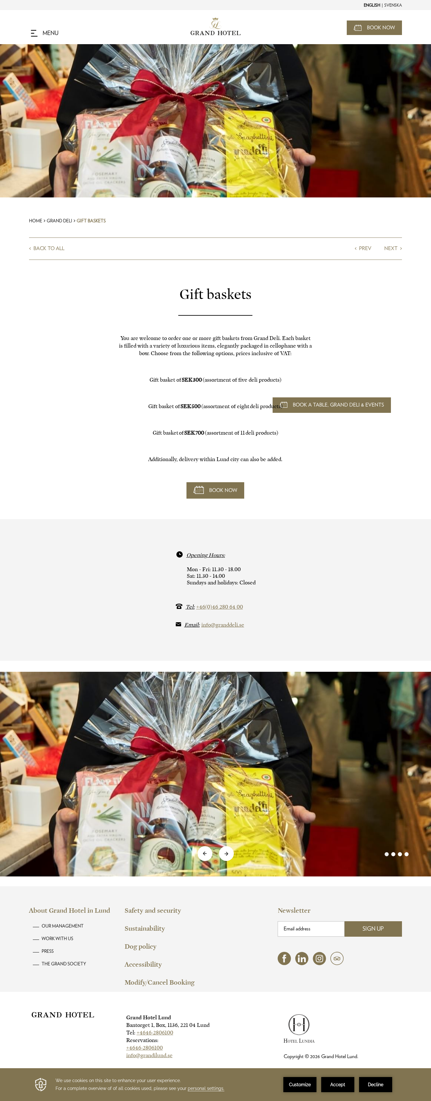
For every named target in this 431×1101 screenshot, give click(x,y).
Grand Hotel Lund (148, 1017)
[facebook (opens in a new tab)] (284, 963)
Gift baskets (91, 221)
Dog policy (140, 946)
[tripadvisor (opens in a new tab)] (337, 963)
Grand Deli (59, 221)
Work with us (57, 939)
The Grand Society (64, 964)
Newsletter (294, 910)
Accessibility (143, 964)
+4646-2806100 (155, 1032)
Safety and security (153, 910)
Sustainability (145, 928)
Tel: (149, 1032)
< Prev (364, 248)
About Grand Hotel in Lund (69, 910)
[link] (396, 854)
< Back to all (46, 248)
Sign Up (373, 929)
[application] (215, 1084)
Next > (393, 248)
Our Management (63, 926)
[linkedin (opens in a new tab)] (302, 963)
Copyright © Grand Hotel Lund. (321, 1056)
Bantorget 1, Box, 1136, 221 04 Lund (168, 1025)
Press (48, 951)
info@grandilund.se (149, 1055)
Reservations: (142, 1040)
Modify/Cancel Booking (159, 982)
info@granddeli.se (222, 625)
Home (35, 221)
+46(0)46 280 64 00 (219, 607)
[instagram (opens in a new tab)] (319, 963)
